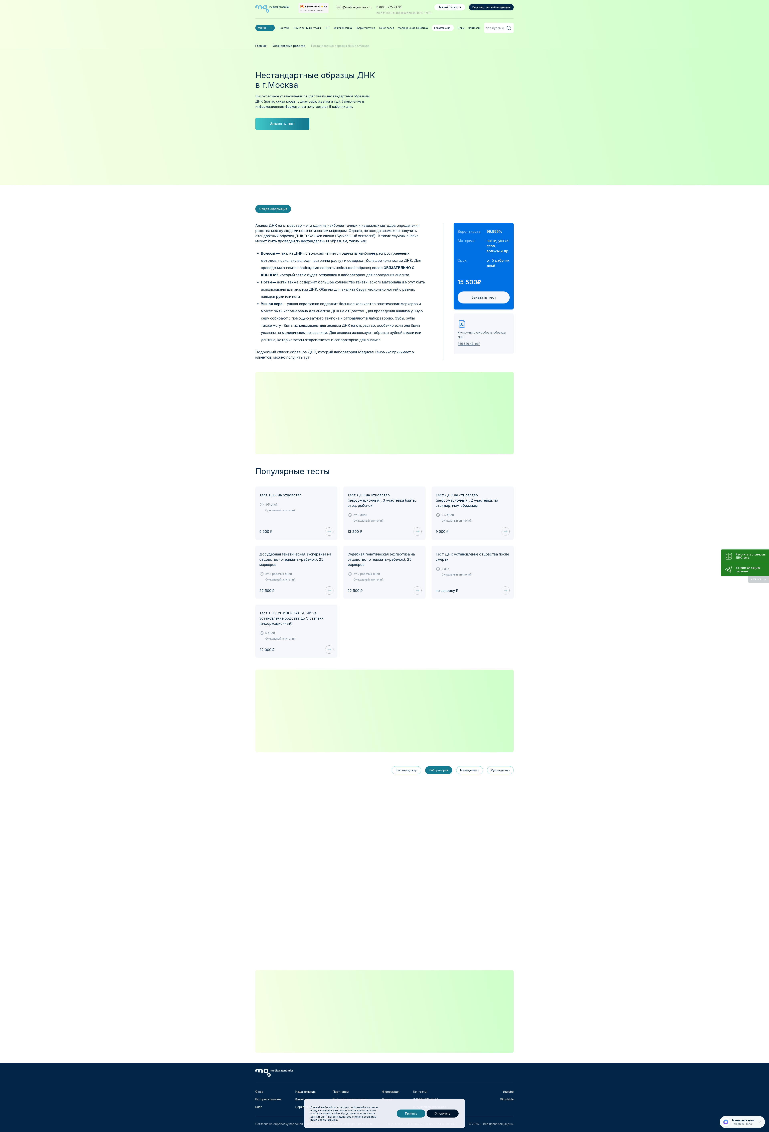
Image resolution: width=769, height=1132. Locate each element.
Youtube (508, 1091)
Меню (262, 27)
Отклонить (442, 1113)
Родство (284, 27)
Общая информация (273, 209)
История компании (268, 1099)
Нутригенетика (365, 27)
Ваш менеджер (406, 770)
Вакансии (301, 1099)
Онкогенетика (343, 27)
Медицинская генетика (413, 27)
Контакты (474, 27)
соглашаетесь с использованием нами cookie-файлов (343, 1118)
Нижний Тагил (447, 7)
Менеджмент (469, 770)
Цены (461, 27)
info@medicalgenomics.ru (354, 7)
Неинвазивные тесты (307, 27)
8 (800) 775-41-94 (389, 7)
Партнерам (341, 1091)
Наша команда (305, 1091)
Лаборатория (438, 770)
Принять (411, 1113)
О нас (259, 1091)
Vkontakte (507, 1099)
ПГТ (327, 27)
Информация (390, 1091)
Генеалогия (386, 27)
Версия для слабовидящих (491, 7)
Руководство (500, 770)
